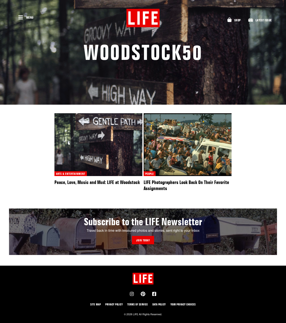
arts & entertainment (70, 173)
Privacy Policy (114, 304)
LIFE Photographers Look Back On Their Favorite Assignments (186, 185)
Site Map (95, 304)
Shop (237, 20)
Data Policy (159, 304)
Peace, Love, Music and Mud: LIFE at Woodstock (97, 182)
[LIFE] (143, 18)
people (149, 173)
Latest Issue (263, 20)
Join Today (143, 240)
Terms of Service (137, 304)
